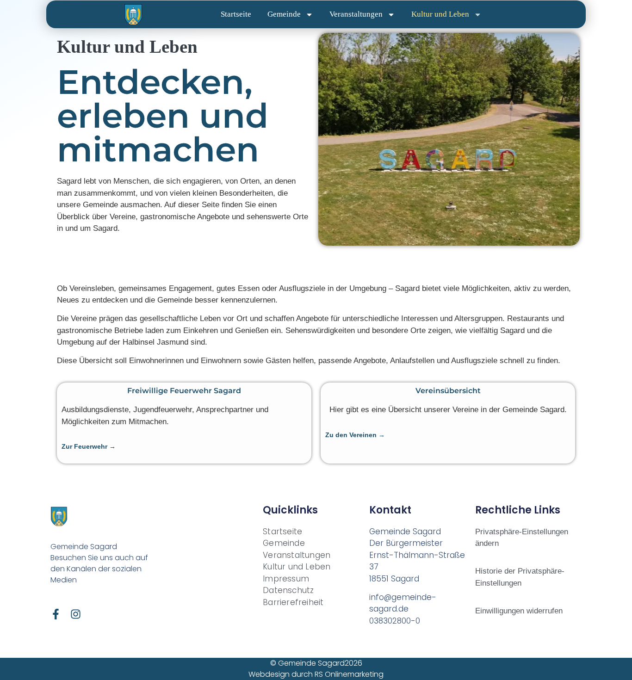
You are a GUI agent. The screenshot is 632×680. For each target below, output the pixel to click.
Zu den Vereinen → (355, 435)
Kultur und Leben (440, 14)
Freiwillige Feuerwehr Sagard (184, 390)
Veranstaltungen (356, 14)
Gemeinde (284, 14)
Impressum (286, 578)
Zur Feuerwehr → (89, 446)
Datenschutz (288, 590)
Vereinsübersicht (448, 390)
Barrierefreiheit (293, 602)
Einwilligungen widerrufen (519, 610)
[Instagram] (75, 614)
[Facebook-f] (55, 614)
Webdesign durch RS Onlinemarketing (316, 674)
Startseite (236, 14)
